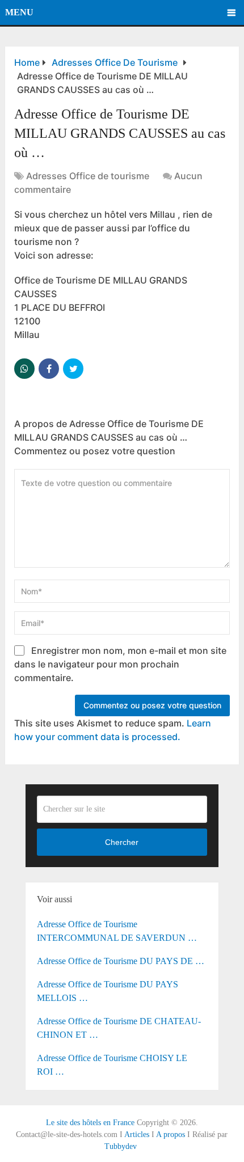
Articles (136, 1134)
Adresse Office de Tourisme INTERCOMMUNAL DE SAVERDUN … (117, 931)
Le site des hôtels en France (90, 1122)
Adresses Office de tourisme (87, 175)
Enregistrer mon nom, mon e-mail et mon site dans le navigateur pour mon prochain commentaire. (120, 664)
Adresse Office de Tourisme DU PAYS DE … (120, 961)
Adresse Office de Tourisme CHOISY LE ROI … (112, 1064)
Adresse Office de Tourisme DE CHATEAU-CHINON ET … (119, 1028)
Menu (19, 12)
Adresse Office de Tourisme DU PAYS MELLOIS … (107, 991)
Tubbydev (120, 1146)
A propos (170, 1134)
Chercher (121, 842)
